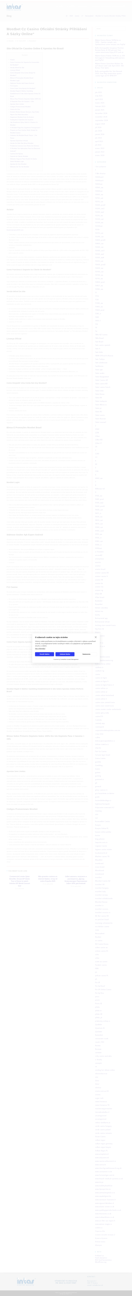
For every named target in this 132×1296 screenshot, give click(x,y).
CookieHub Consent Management (69, 659)
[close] (95, 637)
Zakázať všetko (65, 654)
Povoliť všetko (44, 654)
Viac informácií (40, 649)
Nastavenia (86, 654)
